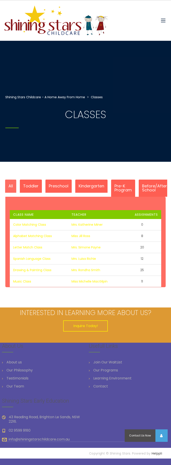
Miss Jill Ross (80, 236)
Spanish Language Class (32, 258)
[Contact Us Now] (161, 435)
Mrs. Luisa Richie (83, 258)
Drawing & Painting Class (32, 270)
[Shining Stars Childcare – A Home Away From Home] (66, 20)
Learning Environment (112, 378)
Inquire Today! (85, 325)
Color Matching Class (29, 224)
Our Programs (105, 370)
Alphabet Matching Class (32, 236)
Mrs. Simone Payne (86, 247)
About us (14, 362)
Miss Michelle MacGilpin (89, 281)
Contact (100, 386)
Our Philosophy (19, 370)
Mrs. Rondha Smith (85, 270)
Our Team (15, 386)
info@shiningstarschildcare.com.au (39, 439)
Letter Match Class (27, 247)
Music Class (22, 281)
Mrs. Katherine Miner (87, 224)
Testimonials (17, 378)
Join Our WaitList (107, 362)
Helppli (157, 453)
